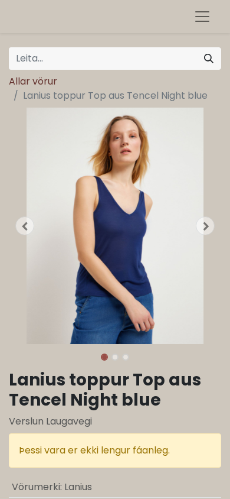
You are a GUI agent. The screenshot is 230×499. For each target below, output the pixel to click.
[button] (25, 226)
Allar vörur (33, 81)
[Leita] (208, 58)
